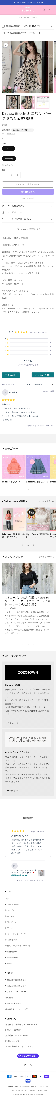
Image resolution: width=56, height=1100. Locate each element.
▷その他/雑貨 (11, 939)
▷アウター (10, 928)
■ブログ (8, 963)
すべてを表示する (46, 501)
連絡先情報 (40, 1094)
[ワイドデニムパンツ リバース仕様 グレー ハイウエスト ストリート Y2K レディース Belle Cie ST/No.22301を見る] (41, 873)
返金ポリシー (43, 1086)
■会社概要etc (11, 951)
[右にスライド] (53, 103)
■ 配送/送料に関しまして (16, 980)
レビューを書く (45, 375)
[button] (5, 10)
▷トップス (10, 910)
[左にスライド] (3, 103)
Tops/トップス (9, 481)
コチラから (10, 723)
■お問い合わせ (11, 957)
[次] (51, 856)
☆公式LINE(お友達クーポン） (18, 945)
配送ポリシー (11, 134)
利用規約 (9, 997)
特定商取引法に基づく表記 (16, 1009)
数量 (3, 170)
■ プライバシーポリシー (15, 991)
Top (7, 898)
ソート (28, 384)
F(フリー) (10, 159)
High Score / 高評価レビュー (37, 536)
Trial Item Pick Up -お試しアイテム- (13, 536)
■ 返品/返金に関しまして (16, 985)
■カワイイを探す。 (13, 904)
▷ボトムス (10, 916)
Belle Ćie (17, 1086)
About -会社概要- (13, 1003)
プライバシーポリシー (19, 1090)
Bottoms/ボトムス (36, 481)
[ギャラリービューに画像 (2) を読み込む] (28, 102)
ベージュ (9, 149)
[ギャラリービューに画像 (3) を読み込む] (42, 102)
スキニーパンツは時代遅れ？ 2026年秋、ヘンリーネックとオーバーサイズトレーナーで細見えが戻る (27, 601)
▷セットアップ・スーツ (15, 934)
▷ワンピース (11, 922)
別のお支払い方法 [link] (28, 198)
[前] (5, 856)
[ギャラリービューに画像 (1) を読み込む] (13, 102)
